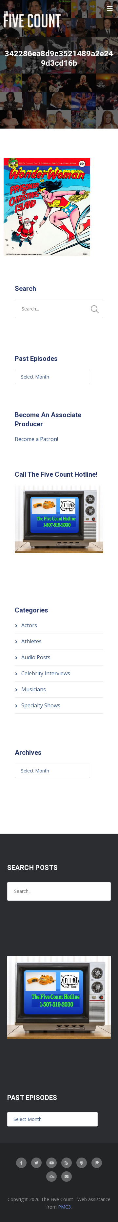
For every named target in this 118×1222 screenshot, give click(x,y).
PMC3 (64, 1207)
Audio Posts (35, 657)
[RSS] (66, 1163)
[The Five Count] (33, 19)
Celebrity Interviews (45, 673)
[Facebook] (21, 1163)
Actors (29, 625)
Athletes (31, 641)
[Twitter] (36, 1163)
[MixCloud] (51, 1176)
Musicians (33, 689)
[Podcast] (81, 1163)
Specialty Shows (40, 705)
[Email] (66, 1176)
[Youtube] (51, 1163)
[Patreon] (96, 1163)
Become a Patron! (36, 439)
